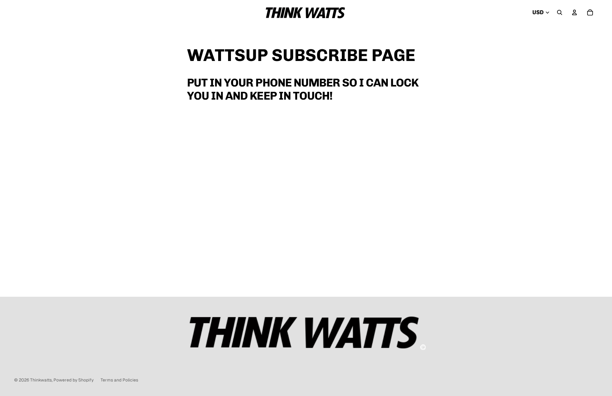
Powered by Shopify (73, 380)
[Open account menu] (574, 12)
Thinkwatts (41, 380)
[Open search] (559, 12)
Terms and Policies (119, 380)
